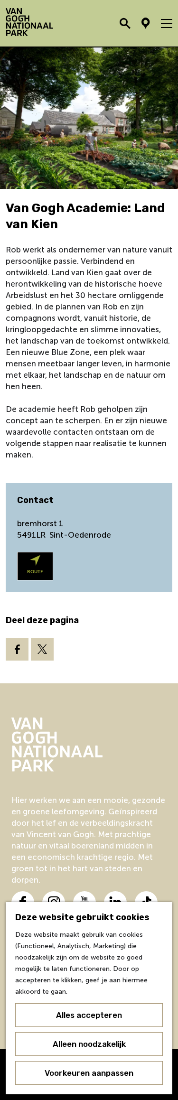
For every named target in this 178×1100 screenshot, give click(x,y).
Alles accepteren (89, 1015)
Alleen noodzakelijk (89, 1044)
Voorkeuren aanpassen (89, 1073)
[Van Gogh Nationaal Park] (89, 745)
